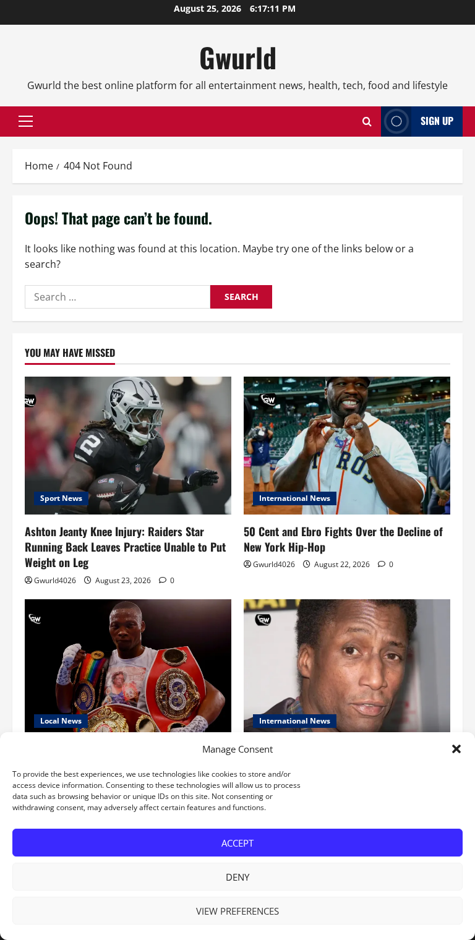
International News (294, 498)
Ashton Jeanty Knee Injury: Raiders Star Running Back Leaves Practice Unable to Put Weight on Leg (125, 546)
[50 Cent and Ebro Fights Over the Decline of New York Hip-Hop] (347, 446)
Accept (237, 843)
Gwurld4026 (55, 580)
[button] (456, 749)
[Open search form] (367, 121)
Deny (237, 877)
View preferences (237, 911)
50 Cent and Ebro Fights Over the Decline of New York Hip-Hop (343, 539)
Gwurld (237, 57)
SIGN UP (437, 120)
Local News (61, 721)
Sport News (61, 498)
